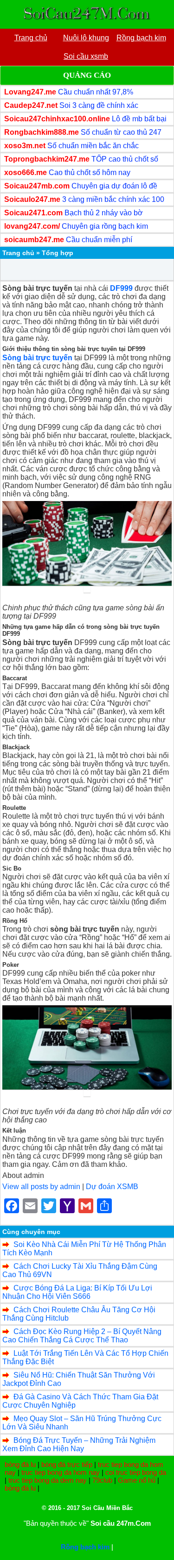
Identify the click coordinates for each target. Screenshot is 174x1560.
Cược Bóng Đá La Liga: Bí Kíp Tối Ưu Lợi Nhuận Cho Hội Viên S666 (77, 1292)
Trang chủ (18, 253)
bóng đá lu (20, 1464)
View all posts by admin (41, 1186)
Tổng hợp (57, 253)
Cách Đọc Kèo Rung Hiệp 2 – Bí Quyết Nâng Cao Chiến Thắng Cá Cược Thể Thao (81, 1336)
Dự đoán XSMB (112, 1186)
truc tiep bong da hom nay (60, 1472)
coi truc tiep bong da (135, 1472)
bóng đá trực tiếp (66, 1464)
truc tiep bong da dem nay (47, 1480)
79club (102, 1480)
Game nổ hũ (136, 1480)
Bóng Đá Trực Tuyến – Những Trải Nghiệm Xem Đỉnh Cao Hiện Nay (78, 1444)
